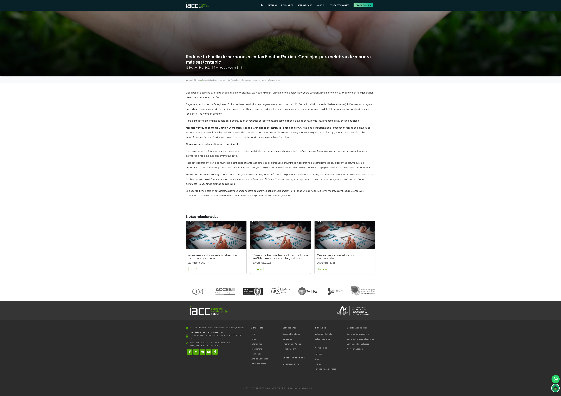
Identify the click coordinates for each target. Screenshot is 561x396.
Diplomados (287, 5)
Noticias (318, 354)
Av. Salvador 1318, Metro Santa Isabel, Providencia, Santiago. (217, 327)
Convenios (287, 338)
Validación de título (323, 334)
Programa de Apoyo (292, 343)
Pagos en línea (363, 5)
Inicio (253, 334)
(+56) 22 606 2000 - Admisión (204, 345)
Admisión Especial (355, 348)
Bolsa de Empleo (322, 338)
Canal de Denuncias (259, 358)
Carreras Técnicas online (358, 334)
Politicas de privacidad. (300, 388)
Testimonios (256, 353)
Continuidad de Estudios (358, 343)
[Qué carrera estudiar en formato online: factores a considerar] (216, 236)
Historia (254, 338)
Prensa (318, 363)
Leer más (194, 269)
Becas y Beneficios (291, 334)
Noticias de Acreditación (325, 368)
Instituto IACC (191, 80)
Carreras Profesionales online (360, 338)
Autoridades (256, 343)
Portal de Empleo (258, 363)
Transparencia (257, 348)
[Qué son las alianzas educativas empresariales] (345, 236)
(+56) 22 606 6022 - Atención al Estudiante (210, 342)
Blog (199, 80)
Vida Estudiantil (290, 348)
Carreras (272, 5)
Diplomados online (291, 363)
